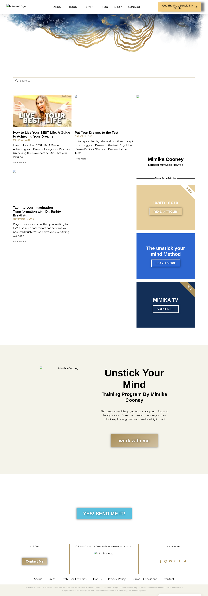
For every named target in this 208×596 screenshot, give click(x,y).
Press (51, 579)
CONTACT (134, 6)
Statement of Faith (74, 579)
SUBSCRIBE (166, 309)
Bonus (97, 579)
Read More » (19, 162)
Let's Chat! (34, 546)
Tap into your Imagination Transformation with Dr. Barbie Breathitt (37, 211)
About (38, 579)
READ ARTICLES (166, 211)
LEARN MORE (166, 263)
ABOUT (58, 6)
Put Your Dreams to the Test (96, 132)
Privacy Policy (117, 579)
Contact (169, 579)
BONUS (89, 6)
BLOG (104, 6)
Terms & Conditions (144, 579)
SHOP (118, 6)
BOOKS (73, 6)
